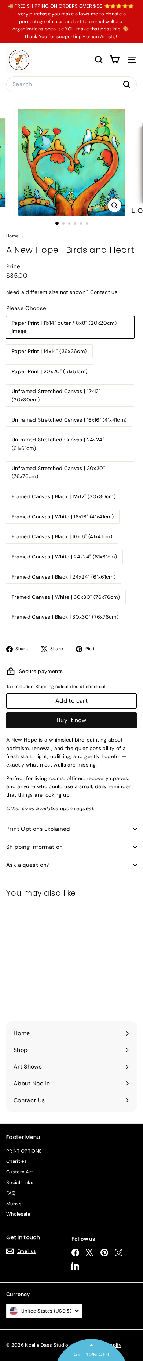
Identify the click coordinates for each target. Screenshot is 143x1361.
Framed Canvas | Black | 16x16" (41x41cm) (62, 536)
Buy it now (71, 720)
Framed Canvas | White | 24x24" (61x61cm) (64, 556)
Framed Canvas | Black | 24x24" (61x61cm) (63, 577)
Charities (16, 1161)
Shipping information (34, 847)
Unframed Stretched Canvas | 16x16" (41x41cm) (69, 419)
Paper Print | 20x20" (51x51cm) (50, 371)
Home (13, 236)
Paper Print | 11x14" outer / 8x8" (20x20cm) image (64, 327)
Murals (14, 1204)
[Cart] (114, 59)
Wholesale (18, 1214)
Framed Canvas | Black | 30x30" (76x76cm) (65, 617)
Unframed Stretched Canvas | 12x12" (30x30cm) (56, 395)
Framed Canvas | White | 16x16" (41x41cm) (63, 516)
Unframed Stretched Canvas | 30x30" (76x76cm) (58, 472)
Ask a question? (28, 865)
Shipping (45, 686)
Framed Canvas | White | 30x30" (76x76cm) (66, 597)
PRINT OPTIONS (24, 1151)
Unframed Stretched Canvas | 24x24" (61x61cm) (58, 443)
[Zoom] (114, 205)
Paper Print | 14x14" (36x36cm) (49, 351)
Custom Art (19, 1172)
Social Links (19, 1182)
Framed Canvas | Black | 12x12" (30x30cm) (63, 496)
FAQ (10, 1193)
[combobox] (71, 84)
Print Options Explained (38, 829)
